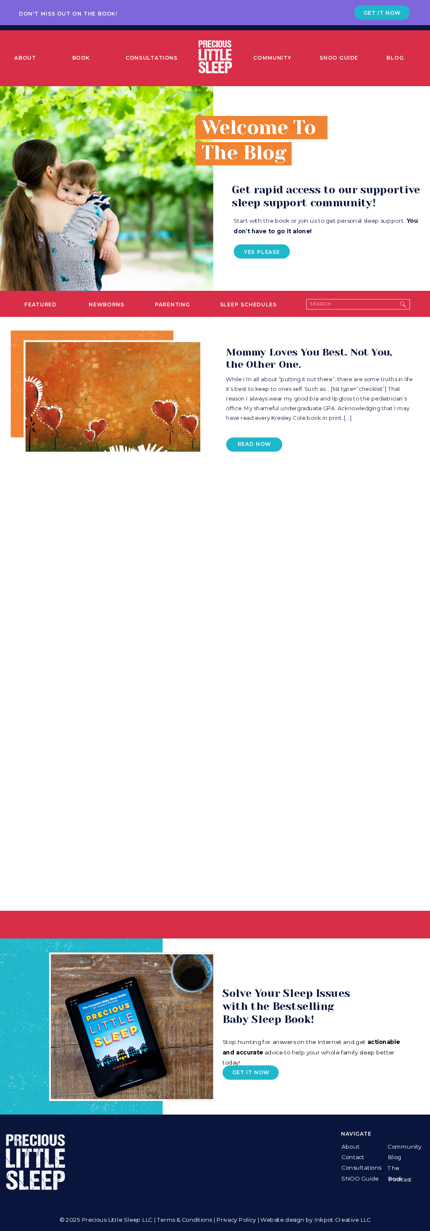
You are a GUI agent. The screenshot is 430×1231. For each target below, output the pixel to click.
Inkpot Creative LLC (342, 1219)
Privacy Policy (236, 1219)
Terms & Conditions (184, 1219)
